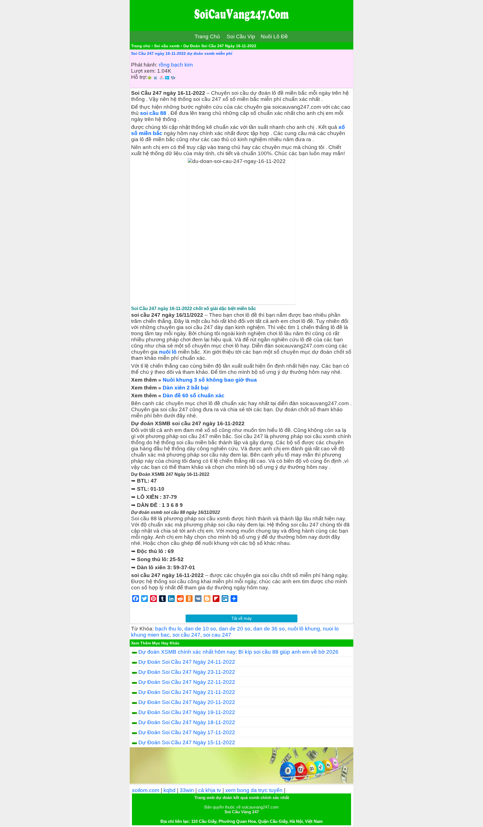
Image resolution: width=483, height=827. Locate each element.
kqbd (170, 790)
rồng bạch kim (176, 65)
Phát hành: (144, 65)
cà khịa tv (209, 790)
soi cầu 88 (153, 113)
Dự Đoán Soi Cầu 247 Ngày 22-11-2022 (186, 682)
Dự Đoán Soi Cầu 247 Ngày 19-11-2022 (186, 712)
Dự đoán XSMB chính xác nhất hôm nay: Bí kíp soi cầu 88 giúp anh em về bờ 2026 (238, 652)
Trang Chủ (207, 36)
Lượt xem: (143, 71)
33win (187, 790)
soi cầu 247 (186, 635)
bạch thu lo (168, 629)
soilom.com (145, 790)
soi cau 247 (217, 635)
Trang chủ (140, 46)
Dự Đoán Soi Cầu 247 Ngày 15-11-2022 (186, 742)
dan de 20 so (234, 629)
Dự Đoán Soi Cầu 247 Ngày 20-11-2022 (186, 702)
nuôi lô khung (304, 629)
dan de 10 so (200, 629)
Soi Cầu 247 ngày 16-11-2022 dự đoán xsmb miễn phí (181, 53)
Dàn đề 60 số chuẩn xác (193, 395)
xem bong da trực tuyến (254, 790)
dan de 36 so (269, 629)
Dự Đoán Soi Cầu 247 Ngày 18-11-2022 (186, 722)
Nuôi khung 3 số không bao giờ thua (210, 380)
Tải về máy (241, 618)
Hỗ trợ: (139, 77)
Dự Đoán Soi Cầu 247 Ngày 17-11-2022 (186, 732)
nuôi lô (168, 352)
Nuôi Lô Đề (274, 36)
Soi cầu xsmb (167, 46)
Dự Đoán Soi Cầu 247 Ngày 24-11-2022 (186, 662)
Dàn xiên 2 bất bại (186, 388)
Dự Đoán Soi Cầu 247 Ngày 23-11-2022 (186, 672)
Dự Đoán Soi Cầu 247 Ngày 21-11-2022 (186, 692)
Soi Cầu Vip (241, 36)
